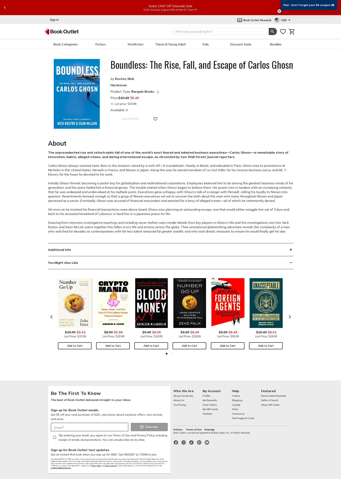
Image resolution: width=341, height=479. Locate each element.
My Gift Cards (210, 409)
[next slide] (288, 316)
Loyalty (236, 404)
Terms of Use (194, 429)
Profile (206, 395)
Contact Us (238, 413)
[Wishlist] (282, 31)
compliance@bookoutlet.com (61, 468)
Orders (236, 395)
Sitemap (209, 429)
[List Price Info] (112, 104)
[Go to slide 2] (171, 353)
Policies (178, 429)
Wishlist (207, 413)
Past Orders (210, 404)
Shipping (237, 400)
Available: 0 (119, 110)
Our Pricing (179, 404)
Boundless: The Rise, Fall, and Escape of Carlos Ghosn (201, 64)
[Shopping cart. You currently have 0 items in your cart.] (291, 31)
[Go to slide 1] (166, 353)
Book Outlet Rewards (273, 395)
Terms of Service (111, 466)
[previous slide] (5, 7)
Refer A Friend (269, 400)
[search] (273, 31)
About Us (178, 400)
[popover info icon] (157, 92)
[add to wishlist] (155, 119)
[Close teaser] (279, 11)
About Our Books (183, 395)
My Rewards (210, 400)
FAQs (235, 409)
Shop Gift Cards (270, 404)
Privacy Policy (96, 466)
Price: (124, 98)
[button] (308, 5)
